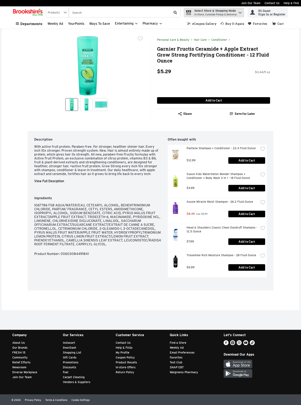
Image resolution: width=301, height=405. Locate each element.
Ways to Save (99, 24)
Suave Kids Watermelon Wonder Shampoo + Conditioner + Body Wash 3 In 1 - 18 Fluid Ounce (218, 176)
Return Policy (125, 372)
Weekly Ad (55, 24)
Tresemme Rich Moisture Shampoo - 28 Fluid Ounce (221, 255)
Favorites (176, 357)
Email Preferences (182, 352)
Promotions (70, 362)
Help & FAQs (124, 347)
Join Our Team (250, 3)
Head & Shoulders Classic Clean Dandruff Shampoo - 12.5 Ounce (222, 229)
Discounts (69, 367)
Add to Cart (213, 100)
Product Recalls (126, 362)
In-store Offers (126, 367)
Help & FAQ (291, 3)
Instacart (69, 342)
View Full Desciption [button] (49, 181)
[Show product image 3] (101, 104)
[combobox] (57, 12)
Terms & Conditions (56, 400)
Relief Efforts (21, 362)
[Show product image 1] (71, 104)
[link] (202, 23)
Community (20, 357)
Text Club (176, 362)
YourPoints (76, 24)
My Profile (122, 352)
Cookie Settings (80, 400)
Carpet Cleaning (74, 377)
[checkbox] (140, 38)
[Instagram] (239, 344)
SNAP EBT (177, 367)
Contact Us (272, 3)
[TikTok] (252, 344)
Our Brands (19, 347)
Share (187, 114)
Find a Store (178, 342)
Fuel (65, 372)
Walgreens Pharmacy (184, 372)
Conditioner (219, 39)
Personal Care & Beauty (173, 39)
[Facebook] (226, 344)
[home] (28, 12)
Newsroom (19, 367)
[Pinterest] (232, 344)
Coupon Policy (125, 357)
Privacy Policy (33, 400)
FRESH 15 (18, 352)
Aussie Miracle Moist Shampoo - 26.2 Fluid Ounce (220, 201)
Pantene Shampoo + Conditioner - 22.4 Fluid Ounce (221, 148)
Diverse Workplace (24, 372)
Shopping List (72, 352)
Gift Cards (69, 357)
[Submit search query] (175, 12)
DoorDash (69, 347)
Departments (31, 24)
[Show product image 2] (86, 104)
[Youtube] (245, 344)
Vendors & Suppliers (76, 382)
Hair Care (200, 39)
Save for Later (245, 114)
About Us (18, 342)
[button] (240, 11)
